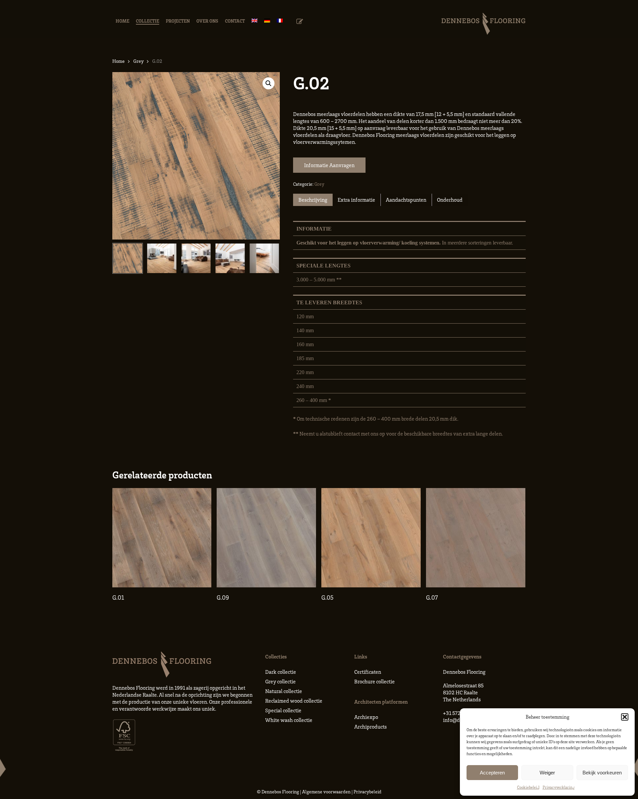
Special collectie (283, 710)
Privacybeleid (367, 791)
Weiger (547, 772)
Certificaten (367, 671)
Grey (138, 61)
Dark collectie (280, 671)
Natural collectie (283, 691)
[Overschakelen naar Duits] (267, 21)
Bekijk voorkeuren (602, 772)
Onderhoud (450, 199)
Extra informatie (356, 199)
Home (118, 61)
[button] (624, 717)
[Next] (269, 258)
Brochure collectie (374, 681)
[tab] (313, 200)
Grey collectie (280, 681)
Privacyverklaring (559, 787)
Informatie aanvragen (329, 165)
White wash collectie (288, 720)
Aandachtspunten (406, 199)
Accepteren (492, 772)
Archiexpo (366, 717)
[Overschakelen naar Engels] (255, 21)
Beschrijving (312, 199)
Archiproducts (370, 726)
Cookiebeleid (528, 787)
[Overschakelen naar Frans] (280, 21)
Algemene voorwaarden (326, 791)
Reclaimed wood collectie (293, 700)
